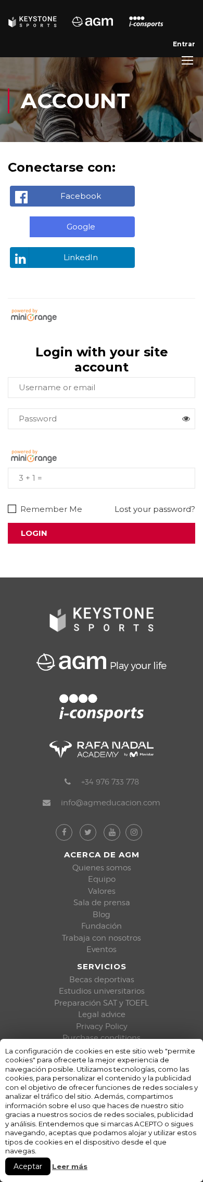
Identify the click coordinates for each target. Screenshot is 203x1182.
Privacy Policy (102, 1026)
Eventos (101, 949)
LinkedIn (81, 257)
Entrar (184, 44)
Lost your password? (155, 509)
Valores (102, 891)
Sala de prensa (101, 902)
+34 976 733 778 (110, 782)
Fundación (101, 926)
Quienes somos (101, 867)
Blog (101, 914)
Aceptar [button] (28, 1166)
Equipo (102, 879)
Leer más (69, 1166)
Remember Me (50, 509)
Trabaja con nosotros (101, 938)
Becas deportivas (101, 979)
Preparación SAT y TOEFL (101, 1003)
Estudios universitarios (102, 991)
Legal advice (101, 1014)
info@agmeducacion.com (110, 802)
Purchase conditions (101, 1038)
